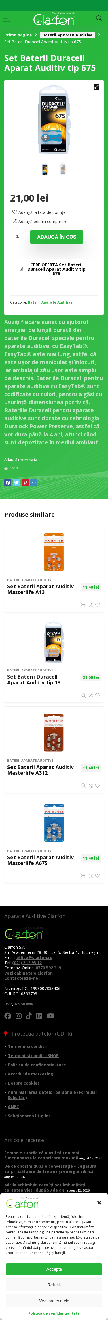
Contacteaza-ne (21, 978)
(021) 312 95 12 (27, 962)
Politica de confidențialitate (54, 1313)
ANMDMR (23, 1004)
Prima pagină (18, 35)
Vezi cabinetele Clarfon (28, 973)
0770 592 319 (48, 968)
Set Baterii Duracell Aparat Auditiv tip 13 (33, 679)
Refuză (54, 1284)
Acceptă (54, 1269)
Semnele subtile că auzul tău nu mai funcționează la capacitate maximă (41, 1155)
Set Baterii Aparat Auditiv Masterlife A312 (40, 770)
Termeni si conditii (27, 1046)
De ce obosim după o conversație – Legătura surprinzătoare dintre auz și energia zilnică (50, 1168)
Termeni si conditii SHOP (33, 1055)
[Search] (99, 18)
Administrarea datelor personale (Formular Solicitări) (52, 1094)
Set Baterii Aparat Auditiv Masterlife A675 (40, 860)
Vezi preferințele (54, 1300)
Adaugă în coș (56, 237)
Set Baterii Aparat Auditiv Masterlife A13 (40, 589)
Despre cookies (24, 1083)
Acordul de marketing (30, 1074)
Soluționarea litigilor (29, 1115)
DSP (8, 1004)
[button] (99, 1203)
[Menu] (7, 18)
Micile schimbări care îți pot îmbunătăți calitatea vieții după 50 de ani (44, 1187)
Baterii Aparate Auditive (67, 35)
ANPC (13, 1106)
